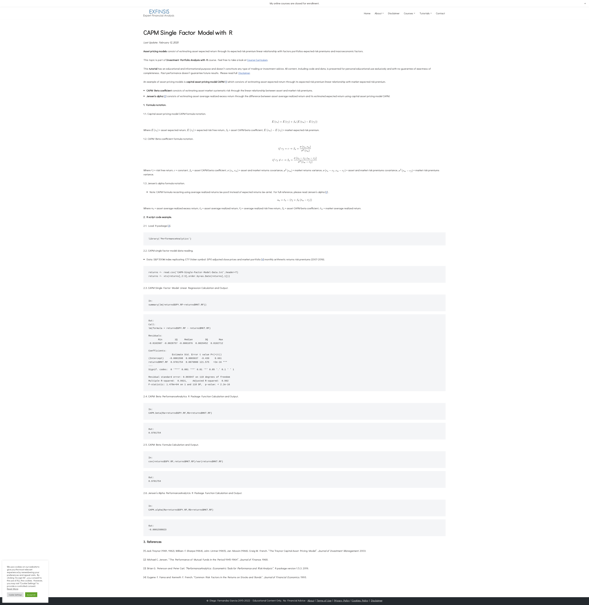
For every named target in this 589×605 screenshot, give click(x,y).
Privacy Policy (342, 600)
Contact (440, 13)
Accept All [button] (31, 594)
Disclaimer (394, 13)
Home (367, 13)
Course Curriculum (257, 60)
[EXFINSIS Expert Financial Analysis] (158, 13)
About (311, 600)
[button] (383, 13)
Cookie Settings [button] (15, 594)
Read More (12, 589)
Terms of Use (324, 600)
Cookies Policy (360, 600)
